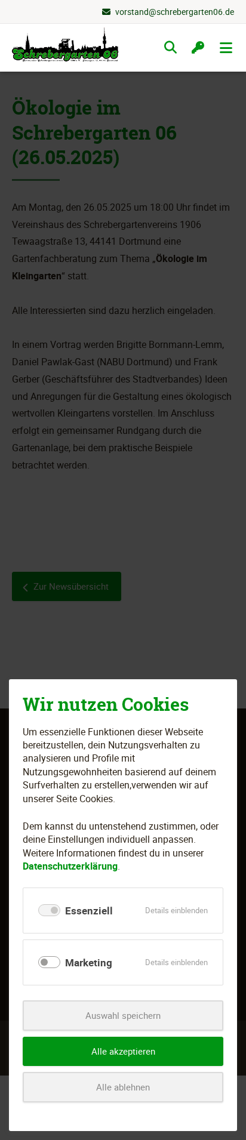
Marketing (88, 962)
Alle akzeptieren (123, 1051)
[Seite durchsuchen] (170, 47)
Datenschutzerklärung (70, 866)
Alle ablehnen (123, 1087)
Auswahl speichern (123, 1015)
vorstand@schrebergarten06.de (174, 11)
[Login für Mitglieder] (198, 47)
